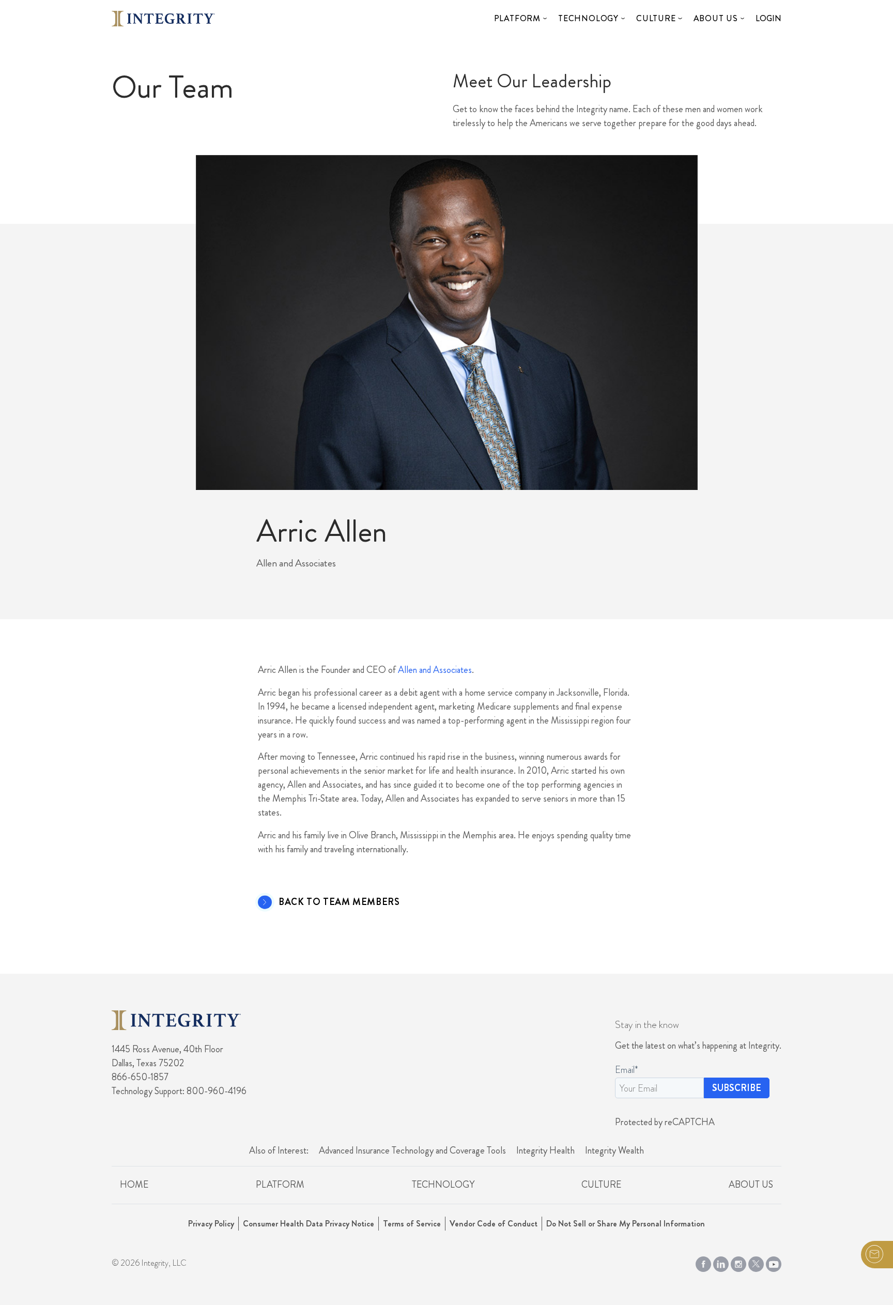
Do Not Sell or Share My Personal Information (625, 1224)
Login (768, 18)
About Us (716, 18)
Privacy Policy (211, 1224)
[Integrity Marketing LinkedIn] (721, 1262)
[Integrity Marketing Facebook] (703, 1262)
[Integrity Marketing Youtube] (773, 1262)
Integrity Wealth (614, 1150)
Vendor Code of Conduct (493, 1224)
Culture (656, 18)
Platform (517, 18)
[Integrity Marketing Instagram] (738, 1262)
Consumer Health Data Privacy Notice (308, 1224)
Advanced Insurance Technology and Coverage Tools (412, 1150)
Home (134, 1184)
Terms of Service (412, 1224)
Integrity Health (545, 1150)
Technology (588, 18)
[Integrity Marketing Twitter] (756, 1262)
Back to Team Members (339, 902)
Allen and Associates (435, 670)
